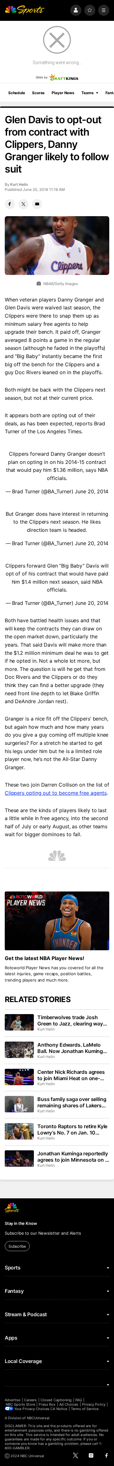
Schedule (16, 92)
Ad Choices (69, 1404)
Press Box (47, 1404)
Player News (63, 92)
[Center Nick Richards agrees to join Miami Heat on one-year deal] (19, 1077)
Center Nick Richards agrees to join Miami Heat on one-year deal (71, 1075)
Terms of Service (85, 1409)
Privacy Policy (93, 1404)
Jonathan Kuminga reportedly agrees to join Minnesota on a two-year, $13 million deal (72, 1156)
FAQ (78, 1400)
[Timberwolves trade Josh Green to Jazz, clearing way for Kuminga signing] (19, 1022)
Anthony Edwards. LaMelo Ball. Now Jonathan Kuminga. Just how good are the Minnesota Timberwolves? (72, 1048)
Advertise (13, 1400)
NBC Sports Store (20, 1404)
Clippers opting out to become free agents (56, 793)
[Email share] (37, 204)
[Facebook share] (10, 204)
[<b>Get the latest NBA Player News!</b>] (57, 920)
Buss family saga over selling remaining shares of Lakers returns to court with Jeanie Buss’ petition (71, 1102)
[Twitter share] (23, 204)
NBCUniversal (38, 1418)
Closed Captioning (56, 1400)
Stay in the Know (21, 1223)
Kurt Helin (19, 184)
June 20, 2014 (91, 491)
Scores (38, 92)
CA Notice (58, 1409)
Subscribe (17, 1246)
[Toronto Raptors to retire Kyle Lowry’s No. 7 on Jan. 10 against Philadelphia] (19, 1131)
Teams (87, 92)
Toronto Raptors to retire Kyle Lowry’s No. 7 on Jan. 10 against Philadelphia (72, 1129)
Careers (30, 1400)
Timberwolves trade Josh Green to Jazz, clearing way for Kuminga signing (70, 1020)
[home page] (25, 10)
